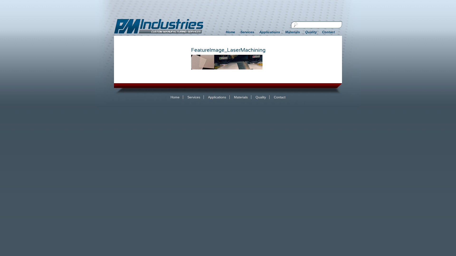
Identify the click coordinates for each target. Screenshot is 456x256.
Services (247, 32)
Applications (269, 32)
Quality (311, 32)
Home (230, 32)
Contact (328, 32)
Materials (292, 32)
